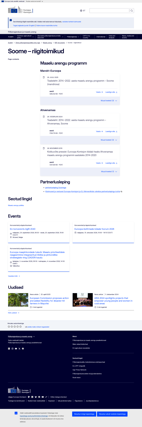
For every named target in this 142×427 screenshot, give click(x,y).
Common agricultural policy (24, 37)
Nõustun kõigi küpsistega (84, 414)
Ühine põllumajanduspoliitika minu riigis (28, 42)
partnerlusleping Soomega (55, 188)
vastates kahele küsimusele (71, 22)
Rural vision (77, 377)
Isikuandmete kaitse (64, 401)
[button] (99, 92)
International (101, 37)
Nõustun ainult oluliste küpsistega (112, 414)
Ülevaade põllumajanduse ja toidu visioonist (49, 37)
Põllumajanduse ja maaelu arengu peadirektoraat (89, 340)
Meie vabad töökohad (80, 344)
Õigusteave (79, 401)
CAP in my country (86, 37)
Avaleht (10, 37)
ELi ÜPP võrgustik (79, 366)
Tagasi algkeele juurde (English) (24, 25)
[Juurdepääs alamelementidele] (33, 36)
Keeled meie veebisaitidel (36, 401)
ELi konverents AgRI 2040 (22, 229)
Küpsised (51, 401)
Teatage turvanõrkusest (16, 401)
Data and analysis (112, 37)
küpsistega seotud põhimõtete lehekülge (34, 416)
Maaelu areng (47, 42)
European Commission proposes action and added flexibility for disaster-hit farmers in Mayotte (49, 301)
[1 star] (8, 326)
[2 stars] (10, 326)
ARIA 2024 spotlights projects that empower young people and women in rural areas (113, 301)
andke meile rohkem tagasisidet (38, 327)
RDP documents (60, 42)
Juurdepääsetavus (92, 401)
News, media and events (128, 37)
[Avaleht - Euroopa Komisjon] (23, 10)
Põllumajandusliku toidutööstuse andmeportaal (89, 362)
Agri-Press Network (79, 370)
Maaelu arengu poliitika (16, 205)
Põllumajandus (72, 37)
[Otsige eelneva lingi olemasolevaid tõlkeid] (121, 192)
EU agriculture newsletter (81, 348)
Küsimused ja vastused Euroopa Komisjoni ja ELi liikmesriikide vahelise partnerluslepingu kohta (82, 191)
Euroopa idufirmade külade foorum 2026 (94, 229)
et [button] (84, 11)
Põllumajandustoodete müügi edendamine (87, 374)
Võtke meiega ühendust (58, 397)
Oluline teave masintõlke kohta (46, 25)
